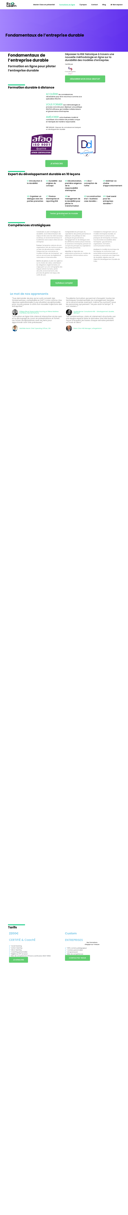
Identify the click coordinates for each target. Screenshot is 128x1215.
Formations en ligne (67, 5)
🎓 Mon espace (116, 5)
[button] (85, 78)
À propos (83, 5)
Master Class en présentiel (44, 5)
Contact (94, 5)
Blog (104, 5)
